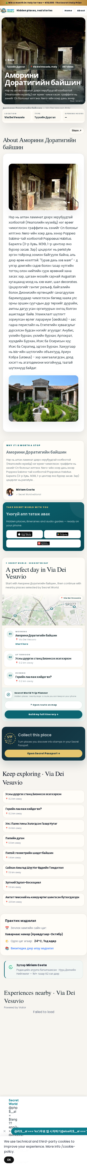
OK (9, 1159)
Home (68, 10)
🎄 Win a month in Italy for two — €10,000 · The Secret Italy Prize (43, 2)
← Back (9, 60)
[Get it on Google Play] (62, 534)
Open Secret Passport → (43, 753)
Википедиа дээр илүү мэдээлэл (32, 948)
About (81, 10)
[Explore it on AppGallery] (43, 543)
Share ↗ (76, 130)
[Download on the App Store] (24, 534)
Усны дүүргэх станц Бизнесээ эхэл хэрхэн (43, 659)
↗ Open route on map (43, 704)
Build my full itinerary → (43, 714)
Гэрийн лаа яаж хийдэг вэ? (33, 677)
